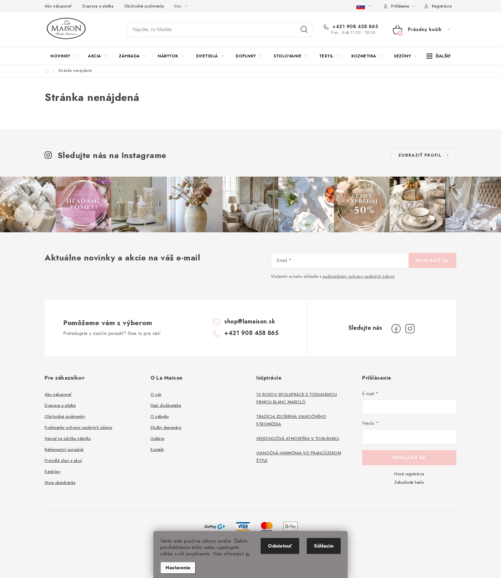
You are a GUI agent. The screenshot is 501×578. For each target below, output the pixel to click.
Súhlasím (323, 546)
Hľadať (304, 29)
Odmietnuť (280, 546)
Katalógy (52, 471)
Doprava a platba (97, 6)
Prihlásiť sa (432, 260)
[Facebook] (396, 328)
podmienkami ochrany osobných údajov (359, 276)
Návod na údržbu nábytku (68, 438)
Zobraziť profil (420, 155)
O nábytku (159, 416)
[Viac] (439, 56)
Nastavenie (178, 567)
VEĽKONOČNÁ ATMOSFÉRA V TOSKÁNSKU (297, 438)
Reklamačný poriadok (64, 449)
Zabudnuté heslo (409, 482)
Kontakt (157, 449)
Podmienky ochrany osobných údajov (78, 427)
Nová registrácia (409, 474)
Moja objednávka (60, 482)
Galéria (157, 438)
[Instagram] (410, 328)
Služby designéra (165, 427)
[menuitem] (63, 56)
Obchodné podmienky (144, 6)
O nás (155, 394)
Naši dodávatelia (165, 405)
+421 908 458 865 (354, 27)
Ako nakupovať (58, 6)
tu (248, 553)
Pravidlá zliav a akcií (63, 460)
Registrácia (442, 6)
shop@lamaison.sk (249, 321)
